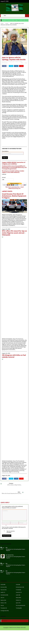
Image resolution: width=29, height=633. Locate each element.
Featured (2, 589)
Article (2, 584)
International (3, 595)
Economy (2, 587)
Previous (11, 483)
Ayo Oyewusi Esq (9, 555)
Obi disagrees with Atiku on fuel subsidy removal (14, 356)
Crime (17, 584)
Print (22, 62)
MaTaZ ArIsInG (6, 68)
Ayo (7, 61)
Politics (2, 602)
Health (2, 592)
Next (19, 492)
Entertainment (19, 587)
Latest (17, 595)
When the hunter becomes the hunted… (12, 493)
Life (1, 597)
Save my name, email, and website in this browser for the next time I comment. (14, 528)
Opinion (2, 600)
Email (26, 62)
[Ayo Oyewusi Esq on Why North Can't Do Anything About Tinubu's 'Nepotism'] (3, 556)
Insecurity (18, 592)
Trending (20, 61)
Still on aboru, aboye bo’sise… (14, 484)
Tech (1, 605)
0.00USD (4, 174)
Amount (3, 177)
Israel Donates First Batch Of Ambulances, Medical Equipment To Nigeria (14, 196)
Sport (17, 602)
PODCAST (18, 600)
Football (17, 589)
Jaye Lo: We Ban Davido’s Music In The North (15, 141)
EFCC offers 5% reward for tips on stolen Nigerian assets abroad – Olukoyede (14, 233)
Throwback (3, 608)
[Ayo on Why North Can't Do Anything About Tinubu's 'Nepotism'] (3, 548)
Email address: (5, 151)
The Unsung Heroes (20, 605)
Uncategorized (3, 610)
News (17, 61)
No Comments (4, 62)
